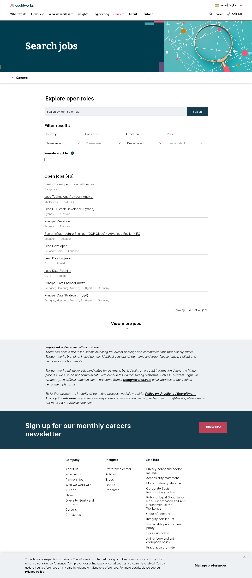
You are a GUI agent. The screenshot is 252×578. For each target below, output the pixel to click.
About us (71, 469)
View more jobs (126, 323)
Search (219, 14)
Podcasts (112, 490)
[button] (72, 153)
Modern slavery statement (165, 483)
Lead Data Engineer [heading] (57, 258)
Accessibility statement (162, 478)
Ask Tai (237, 14)
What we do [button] (18, 14)
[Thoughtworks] (22, 4)
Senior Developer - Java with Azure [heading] (69, 184)
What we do (73, 474)
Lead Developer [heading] (55, 246)
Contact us (73, 514)
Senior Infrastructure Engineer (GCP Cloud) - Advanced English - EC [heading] (92, 233)
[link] (213, 427)
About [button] (133, 14)
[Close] (244, 557)
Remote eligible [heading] (56, 153)
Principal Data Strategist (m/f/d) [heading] (66, 295)
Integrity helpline (157, 519)
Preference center (118, 469)
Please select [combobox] (54, 143)
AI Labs (70, 490)
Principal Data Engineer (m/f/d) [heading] (65, 283)
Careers (71, 509)
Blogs (110, 479)
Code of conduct (158, 514)
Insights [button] (83, 14)
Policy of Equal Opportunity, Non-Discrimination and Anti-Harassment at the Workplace (166, 503)
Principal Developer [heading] (58, 221)
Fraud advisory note (160, 547)
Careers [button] (118, 14)
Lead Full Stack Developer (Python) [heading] (69, 209)
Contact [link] (147, 14)
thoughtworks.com (137, 380)
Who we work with (78, 485)
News (69, 495)
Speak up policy (157, 533)
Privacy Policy (34, 571)
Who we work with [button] (61, 14)
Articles (111, 474)
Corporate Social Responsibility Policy (160, 490)
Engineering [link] (101, 14)
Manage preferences (211, 565)
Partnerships (74, 479)
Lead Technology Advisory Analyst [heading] (68, 196)
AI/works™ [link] (37, 14)
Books (110, 485)
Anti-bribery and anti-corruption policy (161, 540)
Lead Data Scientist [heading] (57, 270)
